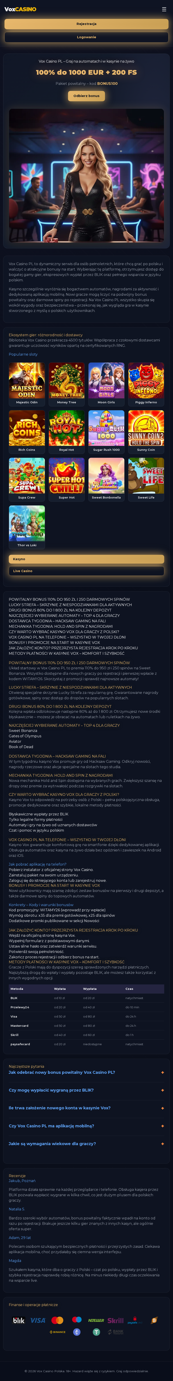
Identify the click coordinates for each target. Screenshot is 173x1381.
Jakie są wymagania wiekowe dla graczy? (52, 1143)
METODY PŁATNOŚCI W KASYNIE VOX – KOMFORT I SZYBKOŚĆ (66, 653)
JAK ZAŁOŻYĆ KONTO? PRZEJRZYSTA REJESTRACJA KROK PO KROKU (73, 648)
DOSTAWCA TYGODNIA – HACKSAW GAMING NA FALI (57, 621)
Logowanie (86, 37)
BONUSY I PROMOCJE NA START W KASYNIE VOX (54, 643)
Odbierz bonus (86, 96)
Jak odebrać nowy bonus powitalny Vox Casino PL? (62, 1072)
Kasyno (19, 559)
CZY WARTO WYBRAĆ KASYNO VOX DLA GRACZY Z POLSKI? (64, 632)
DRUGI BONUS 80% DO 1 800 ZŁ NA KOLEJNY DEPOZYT (60, 610)
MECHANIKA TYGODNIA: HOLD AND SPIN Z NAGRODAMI (61, 626)
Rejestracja (86, 24)
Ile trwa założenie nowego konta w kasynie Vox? (60, 1108)
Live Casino (22, 571)
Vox (20, 9)
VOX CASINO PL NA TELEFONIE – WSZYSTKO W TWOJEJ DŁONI (67, 637)
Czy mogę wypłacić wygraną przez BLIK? (51, 1090)
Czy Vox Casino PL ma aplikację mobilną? (51, 1126)
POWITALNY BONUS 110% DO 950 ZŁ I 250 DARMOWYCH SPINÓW (69, 599)
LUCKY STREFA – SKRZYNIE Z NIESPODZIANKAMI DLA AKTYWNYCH (70, 605)
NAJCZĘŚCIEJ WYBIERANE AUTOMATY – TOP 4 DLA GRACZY (64, 616)
